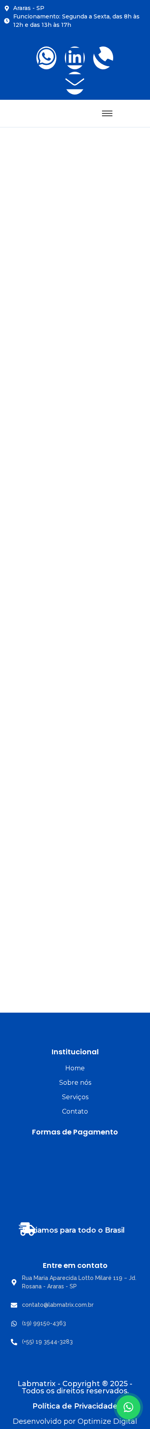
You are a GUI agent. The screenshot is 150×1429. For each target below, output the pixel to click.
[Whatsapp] (46, 58)
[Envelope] (75, 83)
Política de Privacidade (75, 1406)
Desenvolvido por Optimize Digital (75, 1421)
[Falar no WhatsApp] (128, 1407)
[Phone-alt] (103, 58)
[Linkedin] (75, 58)
